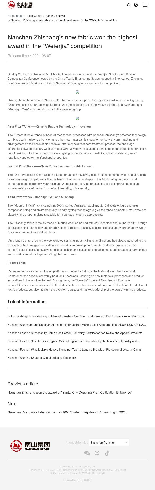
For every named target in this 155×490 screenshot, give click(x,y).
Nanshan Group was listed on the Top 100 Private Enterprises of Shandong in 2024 (67, 412)
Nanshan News (55, 16)
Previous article (23, 383)
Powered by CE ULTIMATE (77, 480)
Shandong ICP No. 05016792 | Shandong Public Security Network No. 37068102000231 (77, 469)
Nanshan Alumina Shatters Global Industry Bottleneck (42, 358)
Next (12, 403)
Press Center (34, 16)
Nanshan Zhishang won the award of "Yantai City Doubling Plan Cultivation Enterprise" (70, 392)
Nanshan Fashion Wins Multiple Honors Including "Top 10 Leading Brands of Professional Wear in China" (75, 349)
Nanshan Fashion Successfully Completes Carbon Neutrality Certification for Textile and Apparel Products (75, 333)
